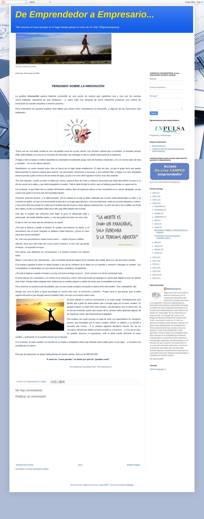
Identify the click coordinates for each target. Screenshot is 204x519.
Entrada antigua (133, 465)
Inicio (80, 465)
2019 (154, 203)
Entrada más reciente (24, 465)
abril (157, 242)
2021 (154, 196)
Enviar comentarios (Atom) (37, 469)
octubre (158, 213)
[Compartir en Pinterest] (63, 381)
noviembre (159, 210)
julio (156, 220)
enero (157, 253)
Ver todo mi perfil (156, 359)
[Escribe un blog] (54, 381)
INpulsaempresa (158, 146)
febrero (158, 249)
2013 (154, 275)
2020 (154, 200)
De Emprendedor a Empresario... (84, 14)
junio (157, 224)
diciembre (159, 206)
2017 (154, 261)
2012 (154, 278)
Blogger (130, 485)
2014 (154, 271)
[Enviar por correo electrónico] (52, 381)
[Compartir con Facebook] (60, 381)
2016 (154, 264)
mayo (157, 227)
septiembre (159, 217)
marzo (157, 246)
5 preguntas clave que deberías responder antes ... (167, 237)
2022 (154, 193)
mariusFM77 (104, 485)
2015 (154, 268)
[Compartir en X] (57, 381)
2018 (154, 257)
